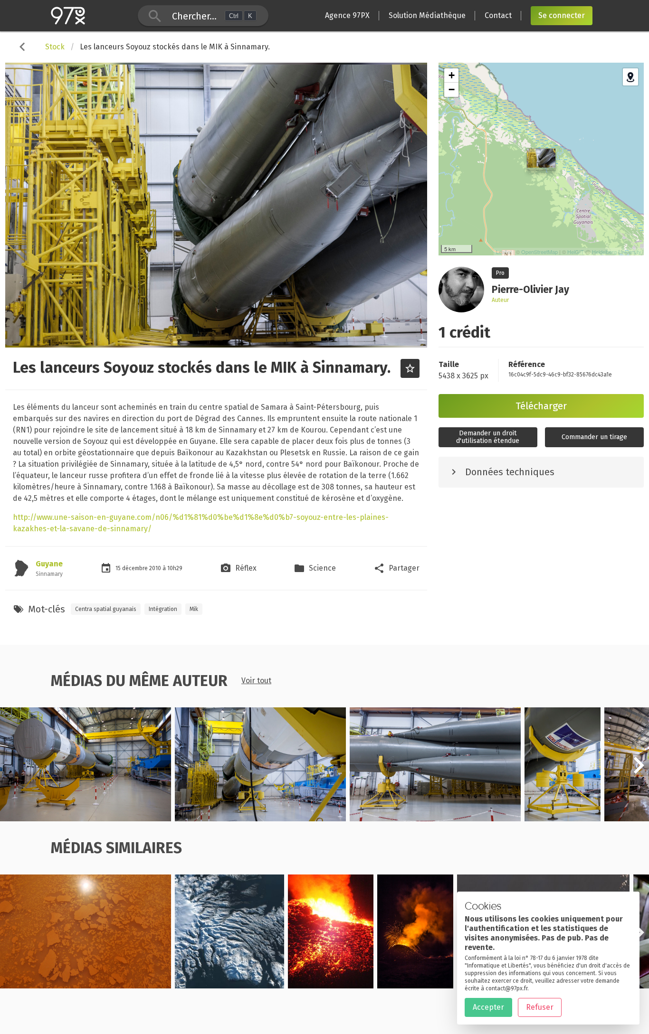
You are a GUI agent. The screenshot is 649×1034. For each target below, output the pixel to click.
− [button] (452, 89)
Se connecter (561, 15)
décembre (135, 568)
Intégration (163, 609)
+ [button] (452, 75)
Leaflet (504, 251)
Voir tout (256, 680)
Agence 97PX (347, 15)
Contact (498, 15)
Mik (194, 609)
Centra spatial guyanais (105, 609)
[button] (638, 770)
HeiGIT (575, 251)
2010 (155, 568)
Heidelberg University (616, 251)
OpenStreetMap (539, 251)
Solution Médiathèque (427, 15)
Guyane (49, 563)
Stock (55, 46)
